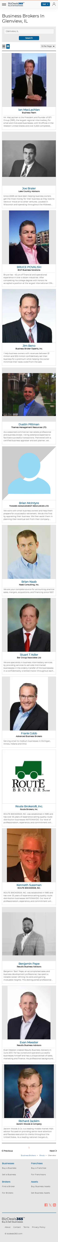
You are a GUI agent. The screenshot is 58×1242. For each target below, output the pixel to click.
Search (29, 38)
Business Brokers (28, 1155)
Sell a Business (9, 1175)
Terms (26, 1227)
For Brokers (7, 1193)
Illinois (42, 1155)
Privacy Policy (38, 1227)
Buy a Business (9, 1168)
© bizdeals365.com (13, 1234)
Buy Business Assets (40, 1186)
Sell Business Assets (40, 1193)
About (8, 1227)
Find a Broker (8, 1186)
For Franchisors (38, 1175)
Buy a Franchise (38, 1168)
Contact (17, 1227)
